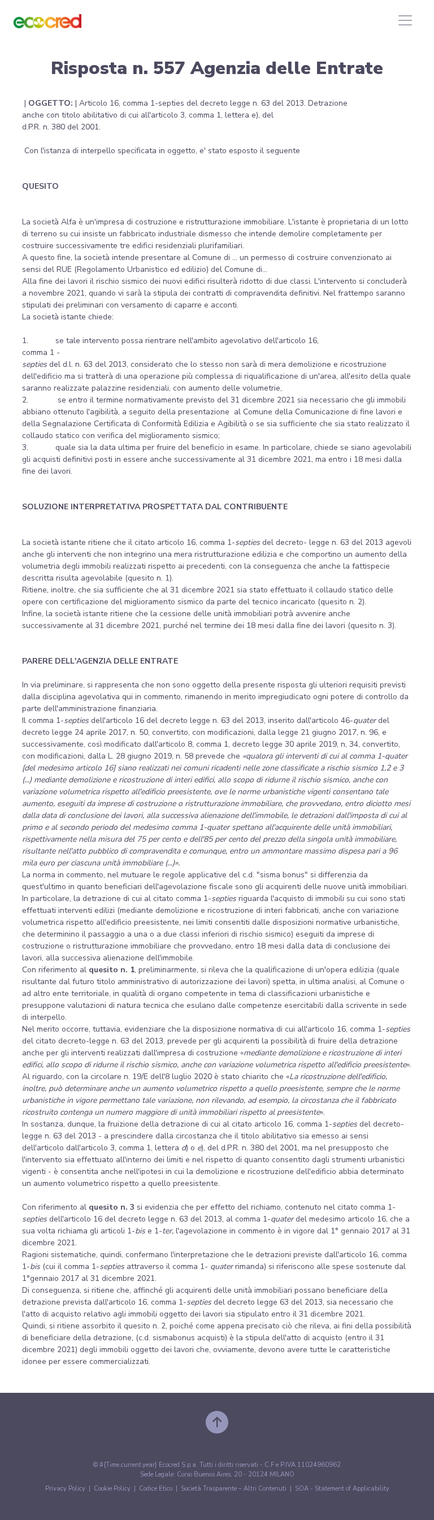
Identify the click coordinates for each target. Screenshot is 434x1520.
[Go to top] (217, 1422)
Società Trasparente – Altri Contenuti (234, 1488)
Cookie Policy (112, 1488)
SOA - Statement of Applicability (342, 1488)
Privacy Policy (65, 1488)
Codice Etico (155, 1488)
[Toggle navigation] (405, 20)
